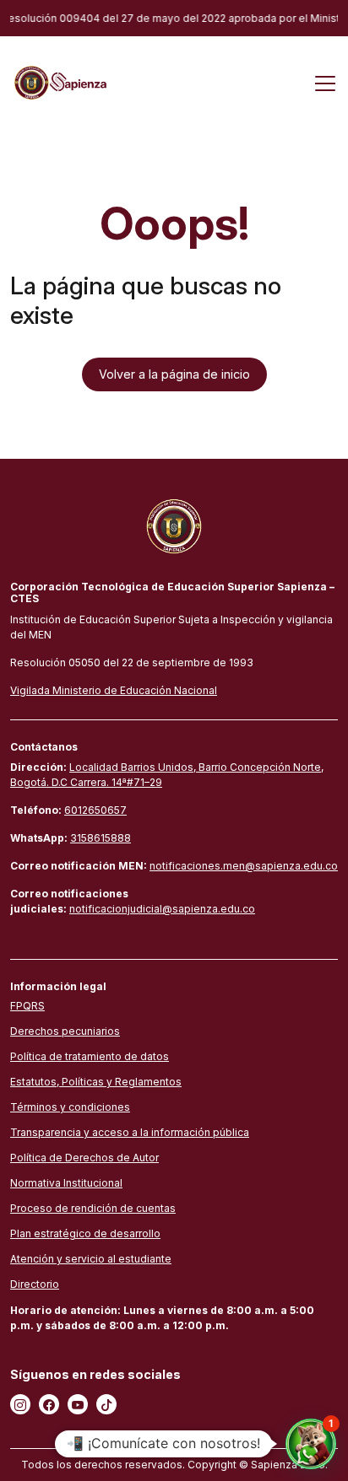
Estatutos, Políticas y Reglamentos (96, 1081)
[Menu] (325, 82)
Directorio (34, 1284)
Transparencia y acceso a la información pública (129, 1132)
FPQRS (27, 1005)
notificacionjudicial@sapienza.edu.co (162, 908)
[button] (310, 1444)
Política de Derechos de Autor (84, 1157)
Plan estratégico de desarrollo (85, 1233)
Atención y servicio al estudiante (90, 1258)
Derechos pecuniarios (65, 1031)
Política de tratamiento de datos (89, 1056)
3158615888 (100, 838)
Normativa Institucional (66, 1183)
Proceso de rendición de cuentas (93, 1208)
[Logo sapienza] (58, 81)
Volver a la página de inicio (174, 374)
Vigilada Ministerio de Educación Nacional (113, 690)
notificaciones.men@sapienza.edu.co (244, 865)
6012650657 (95, 810)
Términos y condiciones (70, 1107)
